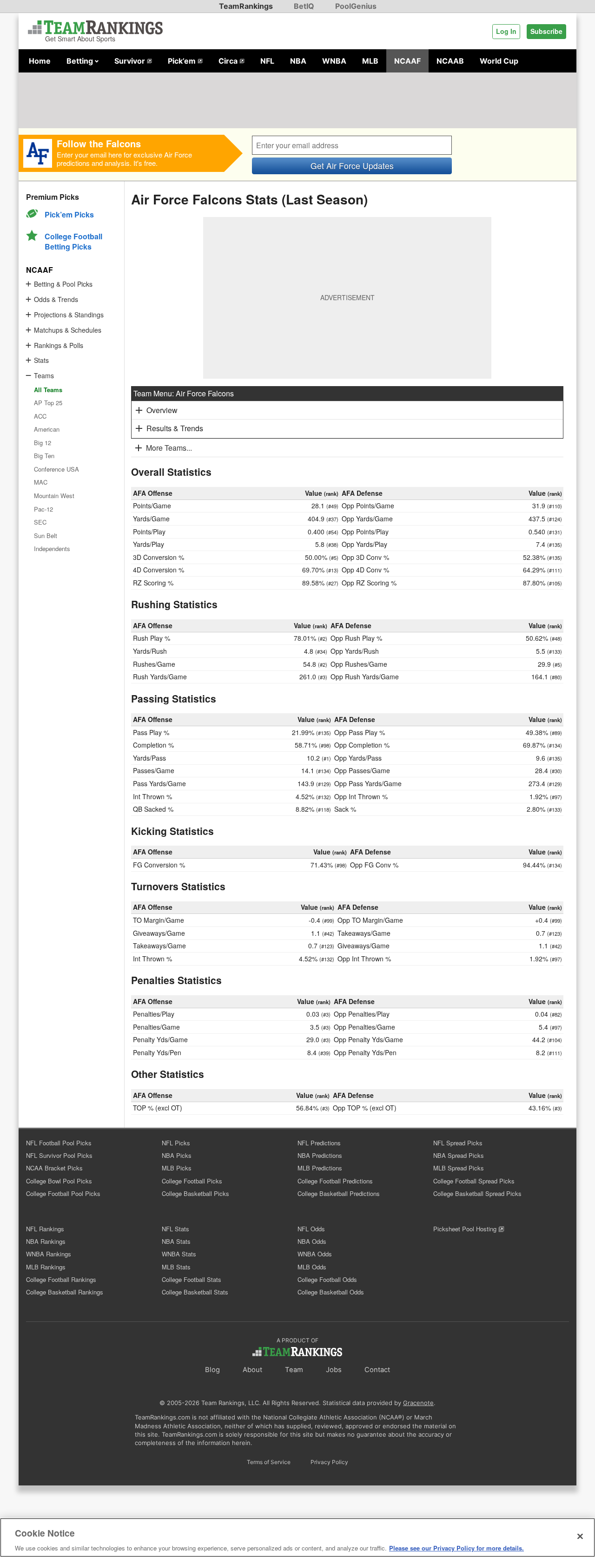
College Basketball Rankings (64, 1292)
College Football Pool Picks (63, 1193)
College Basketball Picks (195, 1193)
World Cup (499, 61)
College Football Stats (191, 1279)
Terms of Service (269, 1461)
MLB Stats (176, 1266)
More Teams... (169, 447)
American (47, 429)
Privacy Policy (329, 1461)
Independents (52, 548)
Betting (80, 61)
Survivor (130, 61)
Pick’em (183, 61)
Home (40, 61)
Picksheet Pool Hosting (465, 1228)
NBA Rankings (46, 1241)
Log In (506, 31)
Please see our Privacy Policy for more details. (456, 1547)
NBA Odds (312, 1241)
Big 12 (42, 442)
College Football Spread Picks (474, 1180)
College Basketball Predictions (339, 1193)
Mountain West (54, 495)
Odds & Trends (56, 299)
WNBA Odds (315, 1253)
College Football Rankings (61, 1279)
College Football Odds (327, 1279)
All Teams (48, 389)
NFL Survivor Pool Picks (59, 1155)
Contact (377, 1370)
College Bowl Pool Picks (59, 1180)
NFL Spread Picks (458, 1142)
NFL (267, 61)
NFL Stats (175, 1228)
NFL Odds (311, 1228)
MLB (370, 61)
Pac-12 (43, 509)
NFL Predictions (319, 1142)
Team (294, 1370)
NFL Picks (176, 1142)
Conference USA (56, 469)
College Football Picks (192, 1180)
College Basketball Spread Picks (477, 1193)
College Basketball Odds (331, 1292)
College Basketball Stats (195, 1292)
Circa (228, 61)
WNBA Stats (179, 1253)
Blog (212, 1370)
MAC (40, 482)
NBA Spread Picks (458, 1155)
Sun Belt (45, 535)
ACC (40, 416)
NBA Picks (177, 1155)
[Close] (580, 1536)
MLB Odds (312, 1266)
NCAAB (450, 61)
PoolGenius (356, 6)
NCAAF (407, 61)
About (252, 1370)
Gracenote (418, 1402)
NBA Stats (176, 1241)
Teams (44, 375)
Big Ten (44, 455)
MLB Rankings (46, 1266)
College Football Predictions (335, 1180)
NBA (298, 61)
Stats (41, 360)
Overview (162, 410)
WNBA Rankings (48, 1253)
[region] (297, 1537)
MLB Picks (177, 1167)
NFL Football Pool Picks (59, 1142)
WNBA (334, 61)
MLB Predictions (320, 1167)
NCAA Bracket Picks (54, 1167)
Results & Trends (174, 428)
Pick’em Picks (69, 214)
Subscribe (546, 31)
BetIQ (304, 6)
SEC (40, 522)
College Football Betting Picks (73, 241)
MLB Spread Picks (458, 1167)
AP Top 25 (48, 402)
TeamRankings (246, 6)
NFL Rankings (45, 1228)
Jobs (334, 1370)
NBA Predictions (320, 1155)
